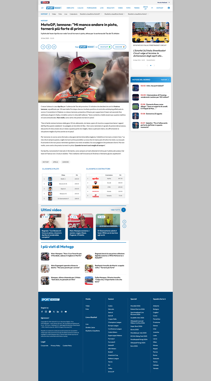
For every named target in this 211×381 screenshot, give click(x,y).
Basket (110, 352)
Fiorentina (156, 319)
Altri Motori (112, 349)
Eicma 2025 (135, 330)
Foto (87, 309)
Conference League (115, 329)
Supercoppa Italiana (115, 335)
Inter (154, 329)
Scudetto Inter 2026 (137, 318)
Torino (155, 362)
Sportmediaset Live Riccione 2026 (137, 313)
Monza (155, 345)
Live (87, 324)
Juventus (156, 332)
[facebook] (42, 312)
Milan (155, 342)
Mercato (111, 309)
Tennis (110, 362)
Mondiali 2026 (135, 306)
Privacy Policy (55, 346)
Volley (110, 368)
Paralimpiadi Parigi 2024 (139, 339)
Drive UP (111, 372)
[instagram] (46, 312)
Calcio (110, 306)
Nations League (113, 358)
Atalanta (156, 306)
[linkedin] (58, 312)
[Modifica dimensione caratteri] (54, 47)
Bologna (156, 309)
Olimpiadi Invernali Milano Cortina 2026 (138, 322)
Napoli (155, 349)
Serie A (110, 312)
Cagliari (155, 312)
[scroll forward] (124, 226)
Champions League (114, 322)
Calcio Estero (112, 332)
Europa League (113, 326)
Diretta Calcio (90, 327)
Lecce (155, 339)
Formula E (111, 342)
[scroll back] (124, 221)
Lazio (155, 335)
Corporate (44, 346)
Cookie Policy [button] (67, 346)
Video (88, 306)
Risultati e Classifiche (93, 331)
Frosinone (156, 322)
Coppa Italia (112, 319)
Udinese (155, 365)
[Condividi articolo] (43, 47)
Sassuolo (156, 358)
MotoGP (111, 345)
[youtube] (66, 312)
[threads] (62, 312)
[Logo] (54, 8)
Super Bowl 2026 (136, 326)
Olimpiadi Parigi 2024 (138, 343)
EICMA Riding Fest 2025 (139, 336)
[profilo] (169, 8)
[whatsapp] (50, 312)
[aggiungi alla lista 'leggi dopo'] (48, 47)
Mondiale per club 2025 (138, 333)
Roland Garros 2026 (138, 309)
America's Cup (113, 355)
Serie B (110, 316)
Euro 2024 (134, 346)
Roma (155, 355)
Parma (155, 352)
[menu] (42, 8)
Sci (109, 365)
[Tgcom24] (45, 2)
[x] (54, 312)
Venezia (155, 368)
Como (155, 316)
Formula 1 (111, 339)
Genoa (155, 326)
